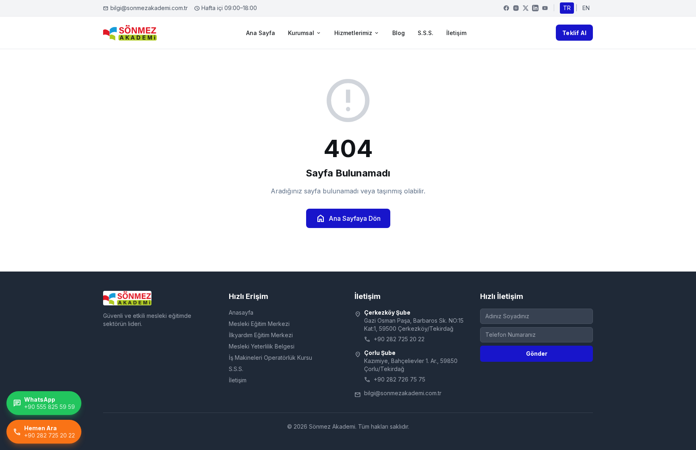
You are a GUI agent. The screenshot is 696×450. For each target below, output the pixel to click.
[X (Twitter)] (525, 8)
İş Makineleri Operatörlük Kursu (270, 357)
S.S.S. (425, 32)
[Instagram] (516, 8)
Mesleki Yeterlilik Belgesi (261, 346)
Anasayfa (241, 312)
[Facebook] (506, 8)
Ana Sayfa (260, 32)
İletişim (456, 32)
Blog (398, 32)
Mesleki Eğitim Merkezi (259, 323)
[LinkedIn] (535, 8)
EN (586, 7)
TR (567, 7)
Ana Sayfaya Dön (348, 218)
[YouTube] (545, 8)
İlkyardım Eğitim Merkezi (261, 335)
